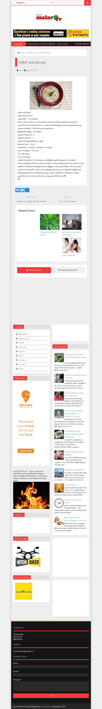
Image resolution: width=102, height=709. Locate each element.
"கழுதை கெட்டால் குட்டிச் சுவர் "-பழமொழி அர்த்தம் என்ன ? (75, 357)
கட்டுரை (21, 342)
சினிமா (20, 355)
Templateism (46, 706)
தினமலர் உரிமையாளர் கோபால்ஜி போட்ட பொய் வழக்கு (39, 43)
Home (22, 52)
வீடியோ (21, 368)
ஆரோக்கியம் (31, 52)
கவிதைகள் (22, 347)
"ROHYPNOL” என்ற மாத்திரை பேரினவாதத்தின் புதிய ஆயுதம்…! (74, 434)
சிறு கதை (21, 351)
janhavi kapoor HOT (76, 43)
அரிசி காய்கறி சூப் (44, 52)
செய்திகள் (22, 360)
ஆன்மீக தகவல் (23, 338)
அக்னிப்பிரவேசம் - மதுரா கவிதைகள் (28, 471)
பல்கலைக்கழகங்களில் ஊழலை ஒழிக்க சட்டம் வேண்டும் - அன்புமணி (73, 413)
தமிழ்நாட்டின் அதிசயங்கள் (75, 469)
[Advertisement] (51, 299)
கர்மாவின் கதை (71, 485)
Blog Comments (35, 270)
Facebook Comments (68, 270)
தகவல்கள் (22, 364)
